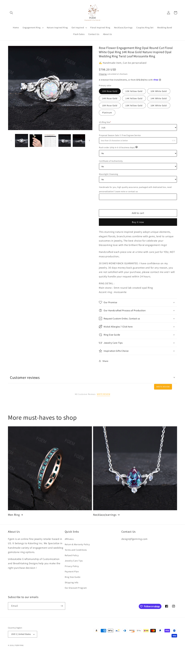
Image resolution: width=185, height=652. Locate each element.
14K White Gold (159, 98)
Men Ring (14, 515)
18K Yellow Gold (134, 105)
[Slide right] (89, 140)
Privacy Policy (72, 566)
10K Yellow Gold (134, 91)
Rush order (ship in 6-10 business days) (117, 147)
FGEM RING (19, 645)
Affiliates (69, 539)
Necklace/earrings (104, 515)
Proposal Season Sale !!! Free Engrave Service (120, 135)
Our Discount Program (76, 587)
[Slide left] (11, 140)
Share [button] (105, 360)
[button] (11, 12)
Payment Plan (72, 571)
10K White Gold (159, 91)
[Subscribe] (61, 606)
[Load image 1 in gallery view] (21, 140)
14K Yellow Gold (134, 98)
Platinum (107, 112)
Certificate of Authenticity (111, 161)
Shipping (103, 74)
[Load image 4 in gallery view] (64, 140)
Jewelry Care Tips (74, 560)
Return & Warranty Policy (77, 544)
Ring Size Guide (73, 576)
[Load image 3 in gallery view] (50, 140)
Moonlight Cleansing (108, 174)
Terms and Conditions (76, 549)
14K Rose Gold (109, 98)
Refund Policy (72, 555)
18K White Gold (159, 105)
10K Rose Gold (109, 91)
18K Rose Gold (109, 105)
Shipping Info (71, 582)
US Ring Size (105, 122)
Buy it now (138, 221)
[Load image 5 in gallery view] (79, 140)
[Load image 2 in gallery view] (35, 140)
